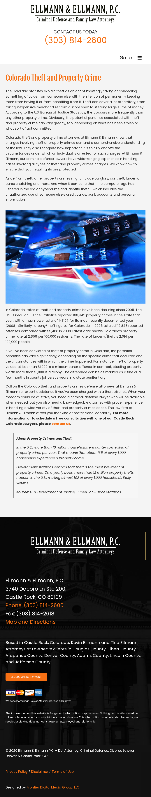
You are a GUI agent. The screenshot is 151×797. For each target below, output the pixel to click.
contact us (61, 423)
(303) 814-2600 (75, 40)
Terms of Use (63, 771)
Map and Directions (31, 622)
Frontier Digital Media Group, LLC (53, 787)
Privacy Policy (17, 771)
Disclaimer (39, 771)
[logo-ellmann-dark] (75, 5)
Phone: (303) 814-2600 (35, 605)
